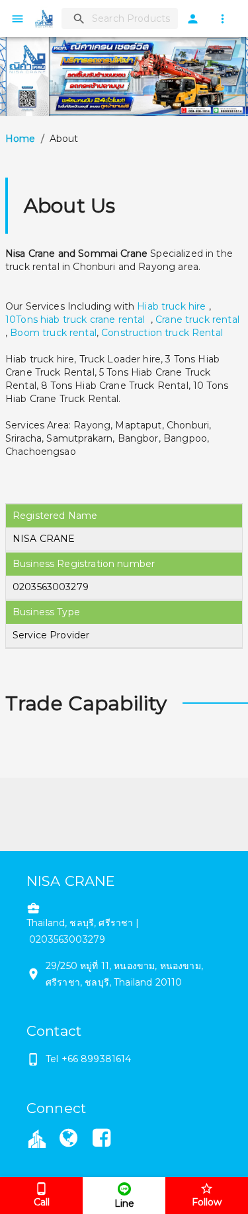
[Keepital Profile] (37, 1137)
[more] (222, 19)
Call (42, 1202)
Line (124, 1203)
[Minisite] (68, 1140)
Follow (207, 1202)
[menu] (17, 19)
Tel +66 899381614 (89, 1059)
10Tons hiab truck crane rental (76, 319)
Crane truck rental (197, 319)
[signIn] (193, 19)
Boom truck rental (53, 333)
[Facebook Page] (101, 1140)
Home (20, 139)
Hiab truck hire (171, 306)
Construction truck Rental (162, 333)
